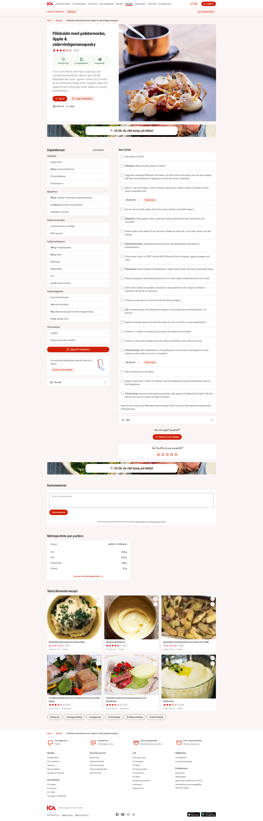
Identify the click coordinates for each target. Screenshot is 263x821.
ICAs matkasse (106, 3)
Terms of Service (155, 522)
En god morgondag (183, 761)
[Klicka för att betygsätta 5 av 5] (176, 454)
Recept (129, 3)
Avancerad (99, 63)
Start (49, 20)
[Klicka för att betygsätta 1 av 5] (158, 454)
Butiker (119, 3)
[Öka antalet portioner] (107, 150)
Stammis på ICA (97, 753)
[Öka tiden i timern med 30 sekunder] (138, 200)
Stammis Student (97, 761)
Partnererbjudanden (98, 769)
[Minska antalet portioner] (89, 150)
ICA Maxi (136, 777)
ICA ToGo (51, 792)
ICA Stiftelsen (181, 757)
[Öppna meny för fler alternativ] (98, 604)
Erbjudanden (79, 3)
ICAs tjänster (53, 780)
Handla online (63, 3)
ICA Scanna (52, 788)
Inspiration (140, 3)
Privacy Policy (141, 522)
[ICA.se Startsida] (50, 3)
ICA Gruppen (138, 761)
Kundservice (165, 3)
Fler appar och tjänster (56, 796)
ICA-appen (51, 784)
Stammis (152, 3)
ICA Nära (136, 765)
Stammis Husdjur (97, 765)
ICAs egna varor (139, 757)
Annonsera (137, 784)
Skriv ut (60, 106)
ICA (134, 753)
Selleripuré (168, 701)
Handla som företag (55, 773)
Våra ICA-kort (95, 773)
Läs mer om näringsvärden (87, 576)
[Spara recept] (98, 599)
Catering (92, 3)
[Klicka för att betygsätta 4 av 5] (171, 454)
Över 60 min (63, 63)
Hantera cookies (182, 788)
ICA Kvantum (138, 773)
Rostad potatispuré (115, 642)
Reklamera (180, 773)
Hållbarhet (180, 753)
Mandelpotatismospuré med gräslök (67, 642)
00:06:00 (130, 362)
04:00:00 (130, 200)
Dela (72, 106)
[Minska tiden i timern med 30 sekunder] (123, 200)
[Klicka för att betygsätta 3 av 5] (167, 454)
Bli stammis (94, 757)
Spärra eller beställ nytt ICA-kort (188, 780)
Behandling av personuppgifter (188, 784)
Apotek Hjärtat (53, 769)
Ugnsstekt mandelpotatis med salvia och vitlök (186, 642)
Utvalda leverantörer (141, 780)
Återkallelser (180, 777)
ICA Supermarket (140, 769)
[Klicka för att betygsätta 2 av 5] (163, 454)
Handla (50, 753)
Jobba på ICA (138, 788)
